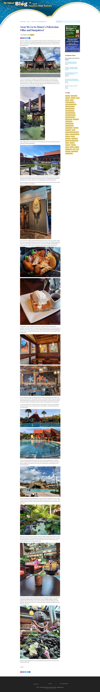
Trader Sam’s (33, 329)
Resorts (32, 34)
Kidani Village (68, 138)
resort (67, 147)
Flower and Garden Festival (74, 134)
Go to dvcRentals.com (41, 21)
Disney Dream (76, 119)
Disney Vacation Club (69, 123)
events (67, 134)
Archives (33, 21)
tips (74, 149)
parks (67, 142)
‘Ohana (51, 240)
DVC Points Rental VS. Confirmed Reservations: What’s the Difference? (71, 74)
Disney (71, 100)
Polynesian (72, 142)
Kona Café (25, 329)
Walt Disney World (69, 153)
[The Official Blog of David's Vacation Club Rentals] (26, 3)
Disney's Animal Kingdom (70, 102)
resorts (71, 147)
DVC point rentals (69, 127)
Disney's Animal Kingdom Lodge (71, 104)
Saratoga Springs (69, 149)
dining (67, 100)
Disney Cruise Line (69, 119)
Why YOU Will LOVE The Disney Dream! (71, 86)
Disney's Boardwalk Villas (70, 108)
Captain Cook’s (23, 331)
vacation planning (74, 151)
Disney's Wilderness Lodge (70, 117)
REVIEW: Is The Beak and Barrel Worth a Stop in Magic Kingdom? (71, 68)
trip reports (68, 151)
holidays (73, 136)
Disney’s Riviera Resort (69, 125)
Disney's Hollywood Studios (70, 112)
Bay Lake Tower (74, 95)
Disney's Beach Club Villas (70, 106)
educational (75, 127)
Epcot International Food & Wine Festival (72, 132)
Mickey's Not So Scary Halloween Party (72, 140)
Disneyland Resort (69, 121)
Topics (28, 21)
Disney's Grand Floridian (70, 110)
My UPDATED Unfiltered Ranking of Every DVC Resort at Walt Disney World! (72, 80)
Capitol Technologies (52, 688)
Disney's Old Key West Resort (70, 115)
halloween (68, 136)
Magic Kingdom (75, 138)
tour (77, 149)
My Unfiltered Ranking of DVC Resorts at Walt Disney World (71, 62)
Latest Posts (23, 21)
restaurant (77, 147)
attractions (68, 95)
